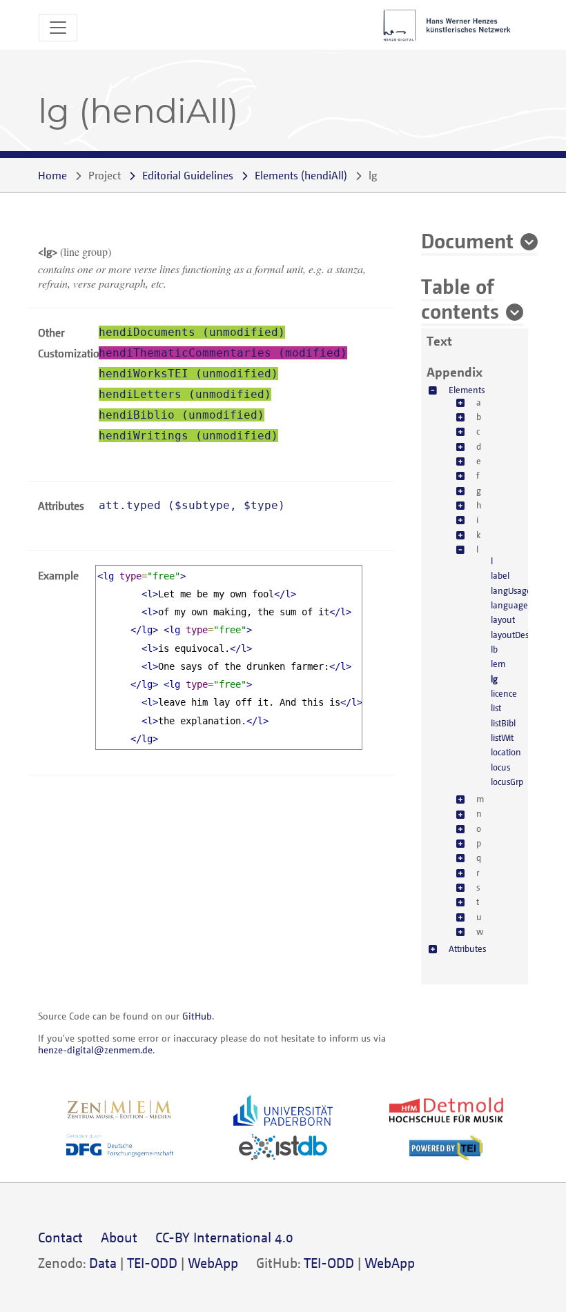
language (509, 604)
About (119, 1237)
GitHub (197, 1016)
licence (504, 693)
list (496, 707)
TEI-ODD (152, 1262)
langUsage (511, 590)
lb (494, 649)
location (506, 751)
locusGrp (507, 781)
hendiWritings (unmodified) (188, 435)
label (500, 575)
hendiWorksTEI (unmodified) (188, 373)
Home (52, 175)
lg (494, 678)
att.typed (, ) (192, 505)
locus (500, 767)
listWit (502, 737)
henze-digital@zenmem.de (95, 1049)
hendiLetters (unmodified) (185, 394)
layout (503, 619)
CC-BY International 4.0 (224, 1237)
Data (103, 1262)
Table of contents (460, 298)
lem (498, 663)
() (301, 175)
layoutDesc (511, 634)
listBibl (503, 722)
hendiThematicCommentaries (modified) (223, 352)
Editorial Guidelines (187, 175)
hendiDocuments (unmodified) (192, 332)
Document (467, 240)
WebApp (213, 1262)
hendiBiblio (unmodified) (181, 414)
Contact (60, 1237)
